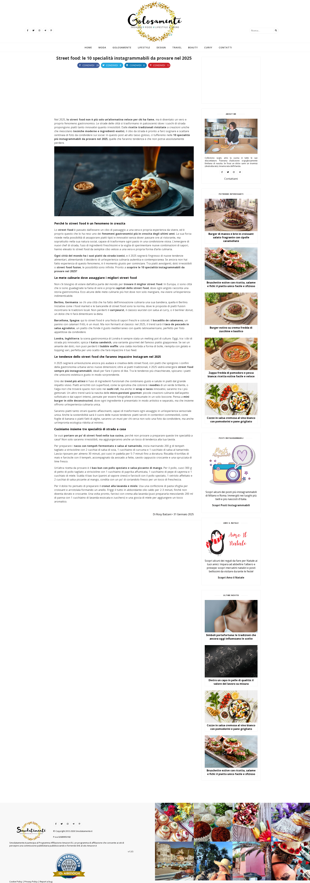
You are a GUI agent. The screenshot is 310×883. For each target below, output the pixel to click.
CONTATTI (225, 47)
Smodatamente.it (84, 831)
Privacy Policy (31, 881)
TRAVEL (177, 47)
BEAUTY (193, 47)
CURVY (208, 47)
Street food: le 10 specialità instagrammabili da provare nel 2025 (124, 58)
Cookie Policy (15, 881)
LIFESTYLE (144, 47)
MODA (102, 47)
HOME (88, 47)
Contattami (231, 178)
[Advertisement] (124, 92)
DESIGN (161, 47)
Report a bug (46, 881)
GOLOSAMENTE (122, 47)
